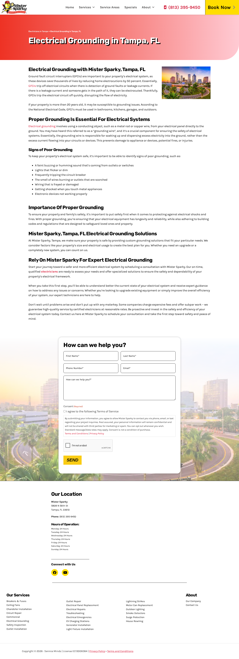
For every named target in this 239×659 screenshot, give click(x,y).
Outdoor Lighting (135, 609)
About (146, 7)
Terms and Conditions (76, 433)
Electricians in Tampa (38, 31)
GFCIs (32, 86)
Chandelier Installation (19, 609)
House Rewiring (134, 621)
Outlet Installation (17, 628)
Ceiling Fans (13, 605)
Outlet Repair (73, 601)
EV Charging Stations (77, 621)
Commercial (13, 616)
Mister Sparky (15, 7)
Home (70, 7)
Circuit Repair (14, 613)
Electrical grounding (41, 126)
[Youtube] (65, 572)
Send (72, 460)
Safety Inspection (16, 624)
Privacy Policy (97, 433)
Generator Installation (78, 625)
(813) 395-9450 (184, 7)
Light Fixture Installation (80, 629)
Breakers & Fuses (16, 601)
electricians (49, 271)
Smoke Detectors (135, 613)
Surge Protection (135, 617)
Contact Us (192, 605)
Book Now (219, 7)
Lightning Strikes (135, 601)
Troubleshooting (75, 613)
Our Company (193, 601)
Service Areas (110, 7)
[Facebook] (54, 572)
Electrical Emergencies (79, 617)
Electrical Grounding (18, 620)
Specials (130, 7)
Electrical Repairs (76, 609)
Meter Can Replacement (139, 605)
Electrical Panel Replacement (82, 605)
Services (85, 7)
